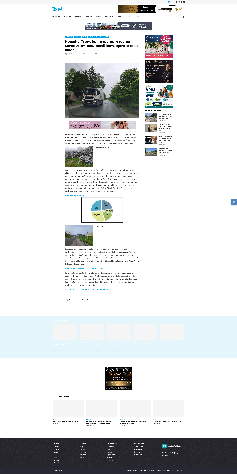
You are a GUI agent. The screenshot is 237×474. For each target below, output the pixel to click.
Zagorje (106, 36)
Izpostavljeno (61, 397)
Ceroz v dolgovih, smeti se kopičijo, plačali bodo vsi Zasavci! (88, 289)
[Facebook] (176, 2)
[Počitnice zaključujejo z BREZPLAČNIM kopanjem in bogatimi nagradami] (65, 337)
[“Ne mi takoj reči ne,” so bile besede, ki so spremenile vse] (151, 128)
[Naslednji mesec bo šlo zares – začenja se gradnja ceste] (151, 152)
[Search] (184, 17)
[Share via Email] (83, 59)
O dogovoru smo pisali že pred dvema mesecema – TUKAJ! (87, 268)
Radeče (91, 36)
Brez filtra (109, 17)
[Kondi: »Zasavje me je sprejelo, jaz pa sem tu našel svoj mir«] (151, 140)
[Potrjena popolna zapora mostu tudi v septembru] (151, 117)
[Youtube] (184, 2)
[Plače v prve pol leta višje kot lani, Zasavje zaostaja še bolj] (145, 336)
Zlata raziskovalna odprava (170, 343)
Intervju (67, 17)
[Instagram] (179, 2)
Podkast (78, 17)
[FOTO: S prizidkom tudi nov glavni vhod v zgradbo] (118, 336)
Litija (84, 36)
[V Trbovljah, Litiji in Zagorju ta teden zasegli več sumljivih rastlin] (92, 337)
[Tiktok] (181, 2)
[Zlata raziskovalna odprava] (172, 335)
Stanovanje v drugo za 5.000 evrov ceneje (167, 422)
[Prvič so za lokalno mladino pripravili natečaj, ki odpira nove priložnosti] (101, 413)
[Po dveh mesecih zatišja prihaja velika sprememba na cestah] (135, 413)
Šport (129, 17)
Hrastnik (77, 36)
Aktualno (56, 17)
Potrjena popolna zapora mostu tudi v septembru (165, 116)
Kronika (89, 17)
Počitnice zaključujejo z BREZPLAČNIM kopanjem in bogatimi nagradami (63, 345)
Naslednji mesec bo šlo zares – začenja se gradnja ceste (165, 150)
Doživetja (139, 17)
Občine (98, 17)
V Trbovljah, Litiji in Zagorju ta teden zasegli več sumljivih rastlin (90, 345)
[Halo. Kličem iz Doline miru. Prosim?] (68, 412)
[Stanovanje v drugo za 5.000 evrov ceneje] (168, 412)
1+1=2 (120, 17)
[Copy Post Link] (79, 59)
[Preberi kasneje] (234, 202)
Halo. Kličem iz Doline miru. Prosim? (65, 422)
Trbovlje (98, 36)
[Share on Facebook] (74, 59)
